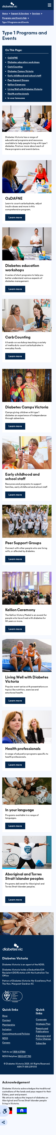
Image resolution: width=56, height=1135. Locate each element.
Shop (4, 1016)
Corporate (41, 1019)
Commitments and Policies (16, 1033)
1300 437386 (19, 1051)
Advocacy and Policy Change (43, 1037)
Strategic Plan (43, 1024)
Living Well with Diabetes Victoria (25, 89)
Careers (6, 1042)
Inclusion (6, 1029)
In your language (16, 98)
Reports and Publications (42, 1030)
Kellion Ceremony (17, 84)
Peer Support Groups (18, 80)
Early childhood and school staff (24, 75)
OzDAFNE (13, 57)
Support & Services (20, 13)
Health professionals (18, 93)
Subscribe (41, 1043)
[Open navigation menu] (49, 5)
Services (36, 13)
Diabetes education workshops (24, 62)
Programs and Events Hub (14, 18)
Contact (6, 1020)
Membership (8, 1024)
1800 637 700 (24, 1056)
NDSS (5, 1038)
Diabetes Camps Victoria (21, 71)
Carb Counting (15, 66)
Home (5, 13)
